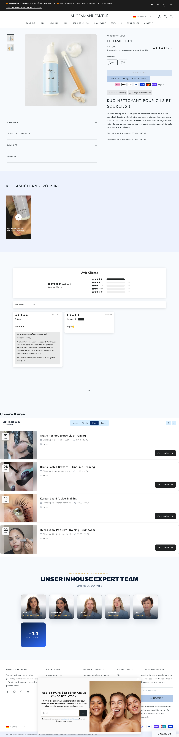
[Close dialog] (138, 333)
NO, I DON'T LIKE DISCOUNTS (115, 379)
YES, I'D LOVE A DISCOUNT (115, 370)
